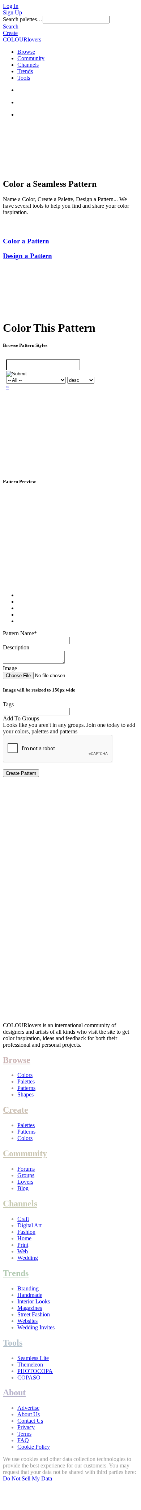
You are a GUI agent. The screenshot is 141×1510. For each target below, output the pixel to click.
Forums (26, 1169)
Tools (23, 78)
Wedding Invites (36, 1327)
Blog (23, 1188)
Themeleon (30, 1364)
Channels (28, 65)
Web (22, 1251)
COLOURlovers (22, 39)
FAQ (23, 1440)
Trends (25, 71)
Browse (26, 52)
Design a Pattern (27, 256)
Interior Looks (33, 1301)
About (14, 1392)
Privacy (26, 1427)
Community (30, 58)
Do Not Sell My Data (27, 1478)
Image (10, 668)
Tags (8, 704)
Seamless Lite (33, 1358)
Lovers (25, 1182)
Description (16, 647)
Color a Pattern (26, 241)
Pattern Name (20, 633)
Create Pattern (21, 773)
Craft (23, 1219)
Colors (25, 1075)
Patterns (26, 1088)
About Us (28, 1414)
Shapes (25, 1094)
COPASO (28, 1377)
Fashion (26, 1232)
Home (24, 1238)
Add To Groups (21, 718)
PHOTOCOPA (35, 1371)
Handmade (29, 1295)
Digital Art (29, 1225)
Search (10, 26)
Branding (28, 1288)
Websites (27, 1321)
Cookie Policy (33, 1447)
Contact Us (30, 1421)
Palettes (26, 1081)
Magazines (29, 1308)
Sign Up (12, 12)
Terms (24, 1434)
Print (22, 1245)
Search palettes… (23, 19)
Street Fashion (33, 1314)
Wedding (27, 1258)
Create (10, 33)
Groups (25, 1175)
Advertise (28, 1408)
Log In (10, 6)
